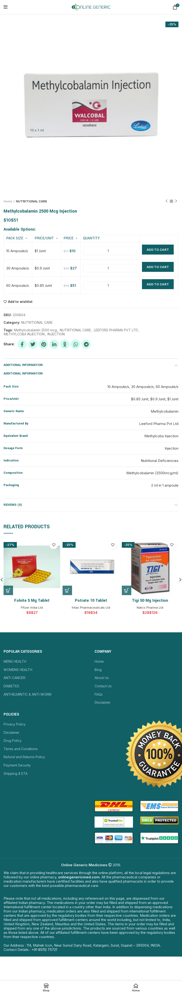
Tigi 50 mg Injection (150, 600)
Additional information (23, 365)
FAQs (99, 694)
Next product (176, 201)
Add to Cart (158, 249)
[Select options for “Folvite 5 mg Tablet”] (8, 590)
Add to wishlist (20, 301)
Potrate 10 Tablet (91, 600)
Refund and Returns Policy (24, 757)
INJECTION (56, 334)
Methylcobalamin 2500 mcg (35, 330)
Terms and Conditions (21, 749)
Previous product (166, 201)
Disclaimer (102, 702)
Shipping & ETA (15, 773)
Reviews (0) (13, 505)
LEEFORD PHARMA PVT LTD (116, 330)
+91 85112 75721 (44, 949)
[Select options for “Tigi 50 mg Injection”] (126, 590)
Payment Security (17, 765)
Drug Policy (13, 741)
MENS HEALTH (15, 661)
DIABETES (11, 686)
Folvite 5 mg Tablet (32, 600)
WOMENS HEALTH (18, 670)
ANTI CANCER (14, 678)
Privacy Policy (15, 724)
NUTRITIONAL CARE (31, 201)
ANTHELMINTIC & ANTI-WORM (27, 694)
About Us (102, 678)
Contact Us (103, 686)
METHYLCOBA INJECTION (24, 334)
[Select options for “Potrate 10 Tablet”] (67, 590)
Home (8, 201)
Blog (98, 670)
